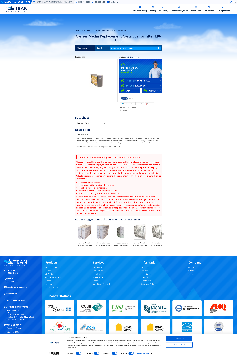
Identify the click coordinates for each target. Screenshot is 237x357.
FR (234, 2)
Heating (153, 11)
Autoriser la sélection (179, 345)
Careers (191, 271)
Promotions (145, 267)
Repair (95, 281)
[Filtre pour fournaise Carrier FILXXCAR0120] (158, 232)
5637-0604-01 (15, 300)
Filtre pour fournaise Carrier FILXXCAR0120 (158, 244)
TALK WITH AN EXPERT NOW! (17, 2)
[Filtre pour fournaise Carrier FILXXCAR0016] (84, 232)
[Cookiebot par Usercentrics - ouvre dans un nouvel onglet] (54, 353)
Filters (83, 30)
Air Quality (163, 11)
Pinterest (150, 104)
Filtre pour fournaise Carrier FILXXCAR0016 (84, 244)
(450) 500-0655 (99, 2)
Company (192, 267)
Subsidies (144, 271)
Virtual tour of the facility (102, 284)
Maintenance (98, 277)
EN (231, 2)
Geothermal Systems (179, 11)
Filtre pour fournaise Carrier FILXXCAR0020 (103, 244)
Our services (97, 267)
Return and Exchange (149, 284)
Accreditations (146, 274)
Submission (11, 293)
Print (125, 110)
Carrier (131, 98)
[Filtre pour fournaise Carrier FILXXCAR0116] (139, 232)
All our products (223, 11)
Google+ (140, 104)
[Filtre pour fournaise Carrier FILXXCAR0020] (103, 232)
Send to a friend (129, 107)
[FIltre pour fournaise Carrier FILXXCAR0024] (121, 232)
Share (132, 104)
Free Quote (113, 2)
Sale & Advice (98, 271)
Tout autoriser (179, 339)
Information (196, 11)
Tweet (125, 104)
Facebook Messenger (17, 287)
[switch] (96, 353)
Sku (76, 57)
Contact (191, 274)
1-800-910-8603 (84, 2)
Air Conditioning (140, 11)
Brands (48, 281)
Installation (97, 274)
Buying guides (146, 281)
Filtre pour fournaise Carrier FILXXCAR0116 (139, 244)
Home (77, 30)
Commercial (209, 11)
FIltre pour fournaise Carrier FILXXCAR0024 (121, 244)
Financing (144, 277)
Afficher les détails (143, 353)
